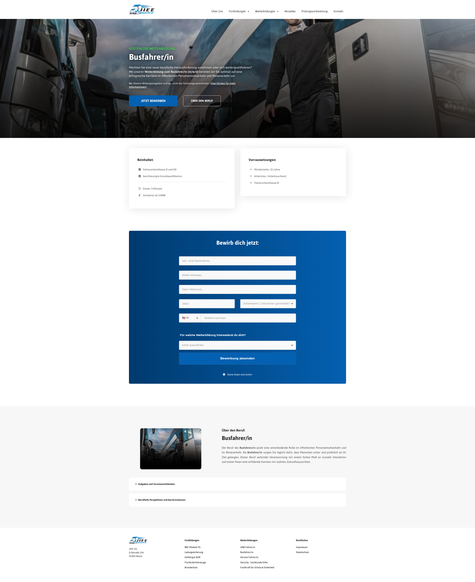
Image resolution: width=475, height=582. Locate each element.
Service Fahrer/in (249, 557)
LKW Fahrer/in (247, 547)
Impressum (301, 547)
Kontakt (338, 11)
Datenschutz (302, 552)
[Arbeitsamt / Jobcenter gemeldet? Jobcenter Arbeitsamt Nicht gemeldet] (268, 303)
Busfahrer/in (246, 552)
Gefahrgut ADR (192, 557)
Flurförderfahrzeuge (195, 562)
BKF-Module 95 (193, 547)
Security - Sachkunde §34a (254, 562)
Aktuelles (290, 11)
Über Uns (217, 11)
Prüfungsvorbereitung (315, 11)
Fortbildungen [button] (238, 11)
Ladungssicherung (194, 552)
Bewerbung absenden (237, 358)
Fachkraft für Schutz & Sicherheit (257, 567)
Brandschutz (191, 567)
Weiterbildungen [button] (266, 11)
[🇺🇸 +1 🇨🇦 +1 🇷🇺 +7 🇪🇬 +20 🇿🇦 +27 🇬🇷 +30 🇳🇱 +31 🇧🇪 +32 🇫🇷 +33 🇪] (237, 318)
